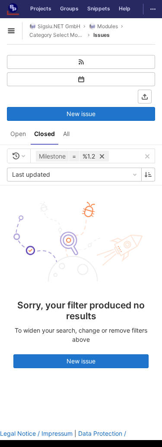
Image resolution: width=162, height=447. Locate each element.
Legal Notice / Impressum (36, 433)
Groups (69, 8)
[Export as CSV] (145, 97)
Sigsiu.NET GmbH (59, 26)
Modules (107, 26)
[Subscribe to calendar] (81, 79)
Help (124, 8)
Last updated (31, 174)
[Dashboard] (12, 9)
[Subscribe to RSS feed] (81, 62)
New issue (81, 113)
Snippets (98, 8)
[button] (73, 156)
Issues (101, 35)
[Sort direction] (148, 174)
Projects (40, 8)
